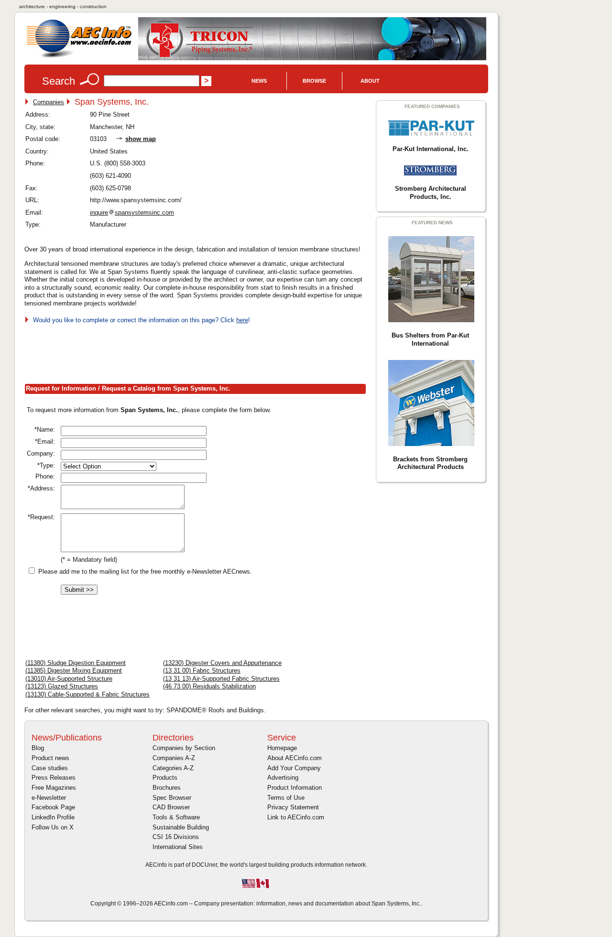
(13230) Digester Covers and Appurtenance (222, 662)
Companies (48, 102)
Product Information (294, 787)
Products (165, 777)
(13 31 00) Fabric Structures (201, 670)
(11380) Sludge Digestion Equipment (75, 662)
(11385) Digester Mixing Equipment (73, 670)
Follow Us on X (53, 827)
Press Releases (54, 777)
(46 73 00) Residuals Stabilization (209, 686)
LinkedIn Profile (53, 817)
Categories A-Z (173, 768)
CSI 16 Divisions (176, 836)
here (242, 320)
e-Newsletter (49, 797)
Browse (314, 81)
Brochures (167, 787)
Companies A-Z (174, 758)
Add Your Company (294, 768)
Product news (50, 758)
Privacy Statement (293, 807)
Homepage (282, 748)
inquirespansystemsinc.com (132, 212)
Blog (38, 748)
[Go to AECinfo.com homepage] (78, 56)
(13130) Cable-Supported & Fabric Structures (87, 694)
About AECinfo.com (294, 758)
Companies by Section (184, 748)
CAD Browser (171, 807)
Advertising (282, 777)
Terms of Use (286, 797)
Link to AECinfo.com (295, 817)
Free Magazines (54, 787)
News (259, 81)
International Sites (178, 846)
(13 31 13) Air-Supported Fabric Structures (221, 678)
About (370, 81)
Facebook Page (53, 807)
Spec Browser (172, 797)
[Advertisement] (198, 351)
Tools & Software (176, 817)
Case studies (50, 768)
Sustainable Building (181, 827)
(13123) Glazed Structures (61, 686)
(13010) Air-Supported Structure (68, 678)
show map (140, 138)
